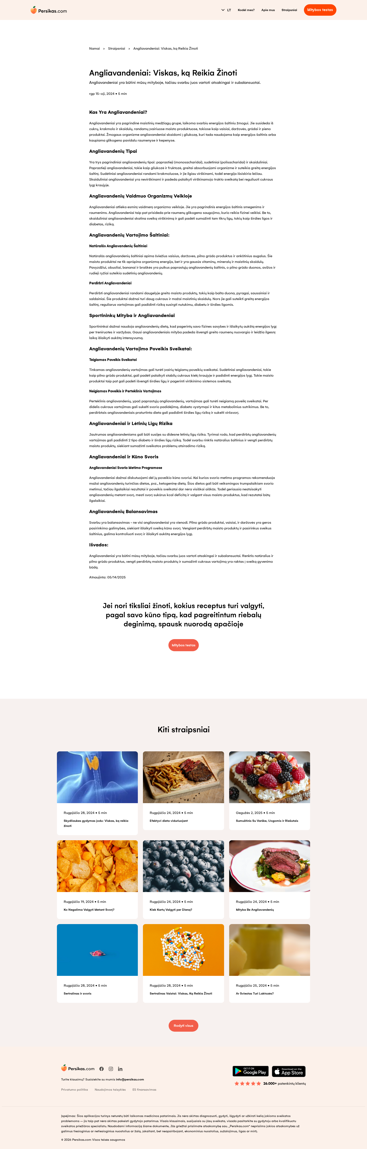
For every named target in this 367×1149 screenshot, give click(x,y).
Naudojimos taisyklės (110, 1089)
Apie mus (268, 10)
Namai (94, 48)
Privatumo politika (74, 1089)
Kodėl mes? (246, 10)
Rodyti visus (183, 1026)
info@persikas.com (130, 1079)
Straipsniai (289, 10)
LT (229, 10)
